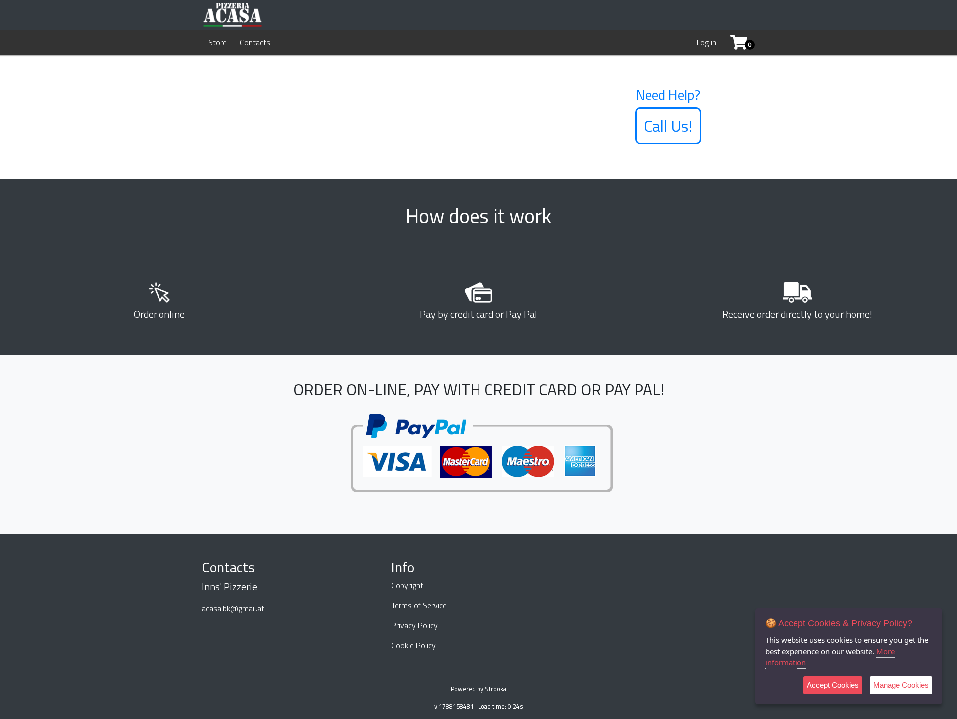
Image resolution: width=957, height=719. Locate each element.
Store (217, 42)
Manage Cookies (901, 685)
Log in (706, 42)
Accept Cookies (833, 685)
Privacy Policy (414, 625)
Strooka (495, 689)
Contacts (255, 42)
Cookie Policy (413, 645)
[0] (735, 42)
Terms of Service (419, 605)
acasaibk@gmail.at (233, 608)
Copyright (407, 585)
